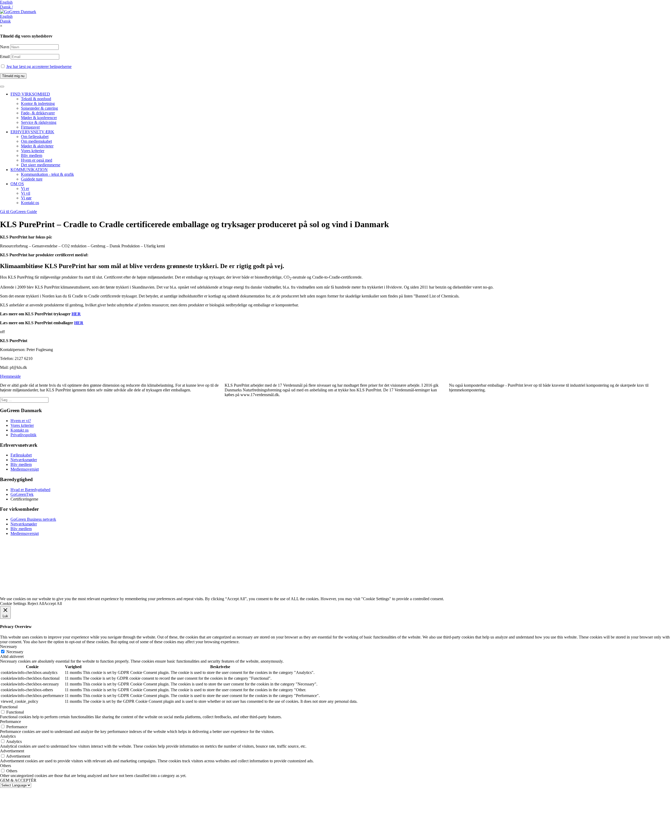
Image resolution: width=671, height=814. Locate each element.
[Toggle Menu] (2, 86)
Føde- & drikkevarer (38, 113)
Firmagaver (30, 127)
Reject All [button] (36, 603)
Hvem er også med (36, 160)
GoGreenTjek (22, 494)
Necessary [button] (8, 646)
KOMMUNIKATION (29, 169)
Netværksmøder (23, 459)
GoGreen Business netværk (33, 519)
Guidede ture (31, 179)
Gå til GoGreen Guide (18, 211)
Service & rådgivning (38, 122)
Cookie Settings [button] (13, 603)
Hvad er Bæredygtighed (30, 489)
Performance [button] (10, 721)
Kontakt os (30, 202)
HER (76, 314)
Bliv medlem (31, 155)
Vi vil (25, 193)
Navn (4, 47)
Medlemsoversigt (24, 469)
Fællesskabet (21, 455)
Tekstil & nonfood (36, 99)
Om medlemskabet (36, 141)
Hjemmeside (10, 376)
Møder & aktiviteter (37, 146)
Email (5, 56)
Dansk (5, 21)
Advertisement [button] (12, 751)
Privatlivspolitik (23, 435)
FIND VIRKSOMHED (30, 94)
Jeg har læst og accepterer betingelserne (39, 66)
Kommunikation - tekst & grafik (47, 174)
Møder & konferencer (39, 117)
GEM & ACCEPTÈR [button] (18, 780)
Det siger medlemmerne (40, 165)
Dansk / (6, 7)
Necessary (14, 652)
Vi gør (26, 198)
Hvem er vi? (20, 420)
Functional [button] (9, 707)
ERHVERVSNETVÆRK (32, 132)
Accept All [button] (53, 603)
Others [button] (5, 765)
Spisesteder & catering (39, 108)
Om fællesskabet (34, 136)
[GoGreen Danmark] (18, 11)
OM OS (17, 184)
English (6, 2)
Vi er (25, 188)
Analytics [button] (8, 736)
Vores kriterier (32, 150)
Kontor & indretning (38, 103)
